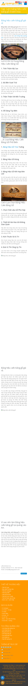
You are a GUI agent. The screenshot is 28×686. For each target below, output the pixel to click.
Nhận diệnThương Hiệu (8, 684)
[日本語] (22, 2)
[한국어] (24, 2)
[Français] (20, 2)
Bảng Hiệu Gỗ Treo (10, 147)
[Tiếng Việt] (26, 2)
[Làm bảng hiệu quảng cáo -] (11, 3)
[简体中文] (16, 2)
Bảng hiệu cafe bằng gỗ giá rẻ (13, 21)
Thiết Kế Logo (5, 682)
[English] (18, 2)
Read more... (23, 668)
